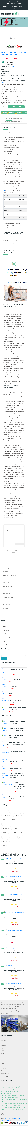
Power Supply (4, 1076)
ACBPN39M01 (6, 828)
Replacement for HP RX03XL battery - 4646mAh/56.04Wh (14, 989)
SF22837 (13, 841)
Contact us (3, 82)
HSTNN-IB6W (9, 245)
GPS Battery (6, 590)
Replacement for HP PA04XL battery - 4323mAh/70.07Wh (14, 953)
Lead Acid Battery (7, 626)
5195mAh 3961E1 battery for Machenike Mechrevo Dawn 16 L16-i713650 (16, 796)
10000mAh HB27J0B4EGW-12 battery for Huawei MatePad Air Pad (18, 752)
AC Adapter (5, 571)
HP (20, 23)
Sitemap (3, 1053)
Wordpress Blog (6, 1120)
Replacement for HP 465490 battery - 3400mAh (14, 882)
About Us (3, 1040)
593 (16, 815)
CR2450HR (6, 845)
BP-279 (5, 832)
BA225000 (13, 832)
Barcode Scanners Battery (9, 575)
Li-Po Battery (6, 634)
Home (6, 23)
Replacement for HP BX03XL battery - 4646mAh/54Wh (14, 971)
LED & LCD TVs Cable (8, 597)
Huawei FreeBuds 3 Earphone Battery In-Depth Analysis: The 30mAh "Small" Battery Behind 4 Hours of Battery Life (12, 1091)
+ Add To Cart (16, 106)
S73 (22, 815)
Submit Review (20, 544)
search (4, 658)
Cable (4, 811)
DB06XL (7, 240)
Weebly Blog (8, 1118)
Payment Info (22, 6)
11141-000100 (6, 815)
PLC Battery (5, 608)
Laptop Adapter (6, 568)
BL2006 (13, 837)
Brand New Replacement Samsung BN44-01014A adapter (16, 700)
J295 (22, 832)
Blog (14, 8)
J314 (20, 837)
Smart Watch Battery (6, 1073)
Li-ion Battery (6, 630)
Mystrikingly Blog (17, 1118)
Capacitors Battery (7, 586)
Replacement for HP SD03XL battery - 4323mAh (14, 935)
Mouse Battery (6, 604)
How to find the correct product (14, 121)
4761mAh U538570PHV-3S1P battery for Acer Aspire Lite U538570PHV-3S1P (17, 775)
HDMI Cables (6, 612)
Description (9, 118)
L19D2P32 (17, 828)
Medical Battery (7, 601)
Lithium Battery (6, 637)
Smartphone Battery (6, 1071)
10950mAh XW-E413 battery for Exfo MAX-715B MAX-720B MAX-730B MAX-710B (16, 744)
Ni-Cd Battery (6, 641)
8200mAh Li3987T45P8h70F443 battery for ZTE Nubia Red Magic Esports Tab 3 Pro (19, 786)
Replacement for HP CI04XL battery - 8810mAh (14, 864)
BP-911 (5, 837)
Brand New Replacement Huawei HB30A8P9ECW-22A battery (18, 671)
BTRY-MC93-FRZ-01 (16, 824)
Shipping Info (4, 1045)
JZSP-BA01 (14, 819)
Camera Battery (6, 582)
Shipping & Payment (18, 118)
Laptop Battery (14, 23)
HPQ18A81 (11, 66)
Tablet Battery (4, 1063)
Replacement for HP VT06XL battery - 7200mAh (14, 900)
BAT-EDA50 (13, 811)
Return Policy (5, 6)
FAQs (2, 1050)
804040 (5, 841)
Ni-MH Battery (6, 645)
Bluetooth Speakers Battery (9, 579)
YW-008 (5, 824)
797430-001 (16, 240)
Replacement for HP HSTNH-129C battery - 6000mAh (14, 917)
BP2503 (5, 819)
